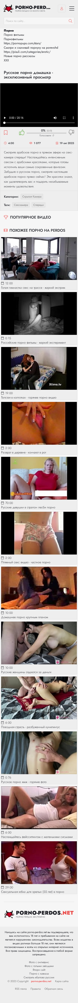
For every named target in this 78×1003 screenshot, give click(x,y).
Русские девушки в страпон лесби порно (28, 507)
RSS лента (21, 989)
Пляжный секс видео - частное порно (25, 562)
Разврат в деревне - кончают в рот (23, 452)
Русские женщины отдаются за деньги (26, 672)
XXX (6, 60)
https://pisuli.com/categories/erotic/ (27, 52)
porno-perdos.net (41, 981)
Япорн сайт (39, 970)
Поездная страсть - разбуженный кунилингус (30, 727)
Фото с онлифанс (39, 962)
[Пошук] (70, 21)
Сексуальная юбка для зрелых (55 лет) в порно (32, 892)
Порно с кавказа (39, 973)
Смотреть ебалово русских (39, 977)
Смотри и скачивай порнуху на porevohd (31, 47)
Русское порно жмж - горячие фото (24, 782)
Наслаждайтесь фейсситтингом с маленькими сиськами (37, 837)
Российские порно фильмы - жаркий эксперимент (33, 342)
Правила (35, 989)
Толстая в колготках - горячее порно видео (28, 397)
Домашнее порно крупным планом (24, 617)
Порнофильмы (13, 39)
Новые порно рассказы (19, 56)
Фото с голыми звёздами (39, 966)
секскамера (21, 205)
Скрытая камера (31, 196)
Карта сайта (62, 981)
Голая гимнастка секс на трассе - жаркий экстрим (33, 287)
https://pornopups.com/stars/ (22, 43)
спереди (38, 205)
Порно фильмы (14, 34)
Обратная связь (53, 989)
